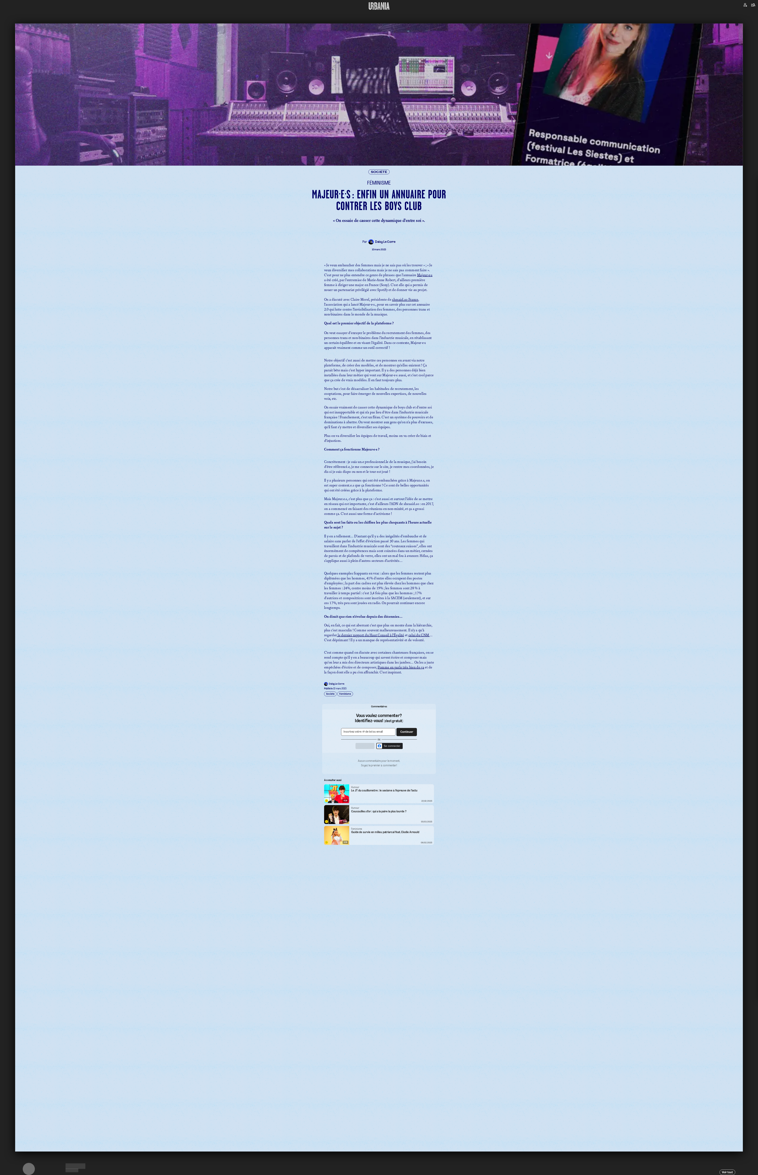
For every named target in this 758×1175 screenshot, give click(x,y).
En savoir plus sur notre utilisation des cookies (379, 630)
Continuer (402, 580)
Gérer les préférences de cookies (379, 626)
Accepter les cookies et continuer (379, 619)
